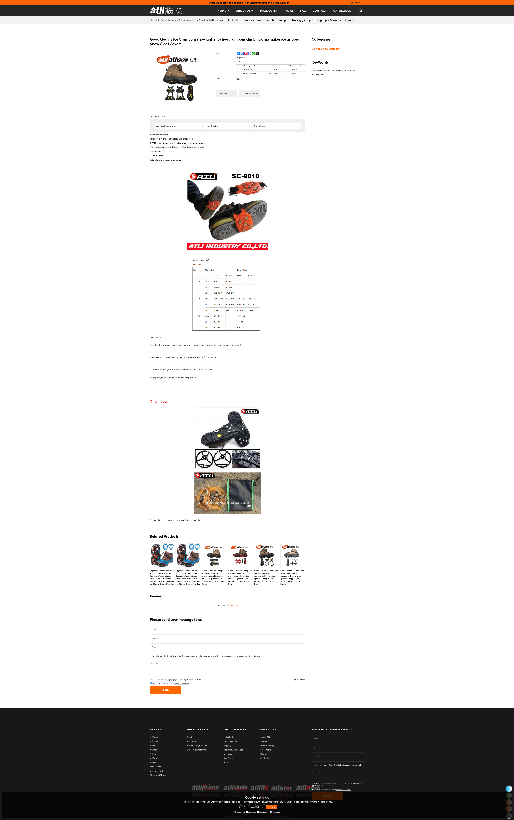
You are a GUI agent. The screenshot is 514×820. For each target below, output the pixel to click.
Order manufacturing (196, 749)
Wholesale (191, 741)
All (159, 20)
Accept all (271, 807)
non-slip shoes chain (332, 70)
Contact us (265, 758)
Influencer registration (197, 745)
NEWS (290, 11)
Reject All (242, 807)
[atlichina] (509, 789)
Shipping (227, 745)
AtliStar (153, 749)
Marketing (276, 812)
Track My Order (231, 741)
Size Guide (228, 758)
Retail (189, 737)
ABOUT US (243, 11)
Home (153, 20)
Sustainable (265, 749)
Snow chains (155, 766)
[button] (249, 93)
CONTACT (320, 11)
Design (263, 741)
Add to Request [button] (226, 93)
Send (165, 690)
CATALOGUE (342, 11)
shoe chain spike (349, 70)
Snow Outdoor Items (187, 20)
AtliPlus (153, 762)
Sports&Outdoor (169, 20)
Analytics (252, 812)
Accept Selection (256, 807)
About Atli (265, 737)
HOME (221, 11)
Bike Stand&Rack (158, 775)
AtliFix (153, 754)
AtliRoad (154, 758)
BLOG (263, 754)
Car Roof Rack (156, 771)
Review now (233, 605)
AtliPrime (154, 737)
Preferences (264, 812)
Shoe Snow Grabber (207, 20)
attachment (300, 680)
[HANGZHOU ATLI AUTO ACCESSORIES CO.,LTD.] (166, 10)
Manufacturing (267, 745)
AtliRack (154, 745)
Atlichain (154, 741)
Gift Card (228, 754)
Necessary (241, 812)
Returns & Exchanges (233, 749)
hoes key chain (318, 74)
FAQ (303, 11)
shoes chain (317, 70)
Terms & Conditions (181, 684)
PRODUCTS (268, 11)
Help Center (229, 737)
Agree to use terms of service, (170, 684)
